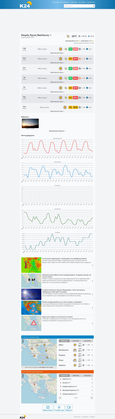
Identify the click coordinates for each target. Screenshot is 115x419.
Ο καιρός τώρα (59, 410)
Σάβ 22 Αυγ (64, 341)
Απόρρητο (92, 417)
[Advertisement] (57, 21)
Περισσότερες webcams (56, 131)
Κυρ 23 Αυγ (76, 341)
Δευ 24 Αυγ (87, 341)
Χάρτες (75, 2)
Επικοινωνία (77, 417)
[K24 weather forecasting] (26, 4)
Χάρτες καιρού (47, 410)
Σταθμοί (83, 2)
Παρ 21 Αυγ (64, 375)
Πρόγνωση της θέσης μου (62, 2)
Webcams (92, 2)
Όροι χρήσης (85, 417)
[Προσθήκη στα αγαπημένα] (51, 35)
